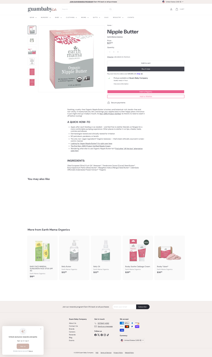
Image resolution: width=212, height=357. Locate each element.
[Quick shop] (51, 187)
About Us (72, 323)
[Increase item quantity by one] (117, 52)
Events (131, 17)
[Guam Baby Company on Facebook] (95, 335)
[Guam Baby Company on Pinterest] (102, 335)
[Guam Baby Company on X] (98, 335)
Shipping (110, 57)
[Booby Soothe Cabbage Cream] (138, 256)
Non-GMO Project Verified (110, 114)
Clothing (70, 17)
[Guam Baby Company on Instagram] (105, 335)
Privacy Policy (118, 353)
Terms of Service (105, 353)
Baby (57, 17)
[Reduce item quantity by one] (109, 52)
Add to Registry (145, 92)
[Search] (110, 9)
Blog (70, 337)
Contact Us (73, 326)
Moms (84, 17)
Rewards (72, 335)
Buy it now (146, 69)
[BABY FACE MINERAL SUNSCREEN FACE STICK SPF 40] (42, 258)
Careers (72, 332)
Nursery (45, 17)
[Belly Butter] (74, 256)
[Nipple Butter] (40, 202)
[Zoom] (71, 59)
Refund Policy (129, 353)
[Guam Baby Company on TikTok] (108, 335)
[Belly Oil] (106, 256)
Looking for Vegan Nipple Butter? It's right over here (91, 143)
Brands (71, 329)
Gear (32, 17)
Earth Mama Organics (56, 229)
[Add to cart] (51, 191)
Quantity (110, 47)
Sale (106, 17)
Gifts (95, 17)
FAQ (97, 353)
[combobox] (87, 9)
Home (109, 25)
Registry (117, 17)
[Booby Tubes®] (169, 256)
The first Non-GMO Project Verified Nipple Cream (91, 146)
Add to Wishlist (146, 96)
